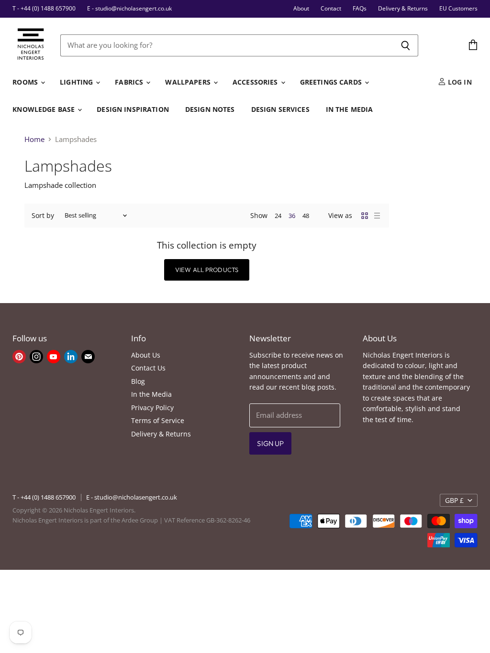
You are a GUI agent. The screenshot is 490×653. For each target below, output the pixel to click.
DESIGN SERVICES (280, 109)
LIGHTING (77, 82)
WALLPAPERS (188, 82)
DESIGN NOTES (210, 109)
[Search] (405, 45)
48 (305, 215)
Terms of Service (157, 420)
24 (278, 215)
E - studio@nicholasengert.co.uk (129, 8)
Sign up (270, 443)
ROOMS (26, 82)
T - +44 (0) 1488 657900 (44, 8)
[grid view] (364, 215)
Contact (331, 8)
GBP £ (454, 500)
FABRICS (130, 82)
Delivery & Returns (403, 8)
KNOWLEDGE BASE (44, 109)
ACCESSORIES (256, 82)
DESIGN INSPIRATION (133, 109)
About (301, 8)
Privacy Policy (152, 407)
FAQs (360, 8)
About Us (145, 354)
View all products (206, 269)
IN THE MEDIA (349, 109)
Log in (459, 82)
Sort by (43, 215)
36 (292, 215)
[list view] (377, 215)
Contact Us (148, 367)
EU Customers (458, 8)
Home (34, 139)
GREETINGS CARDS (332, 82)
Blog (138, 381)
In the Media (151, 394)
